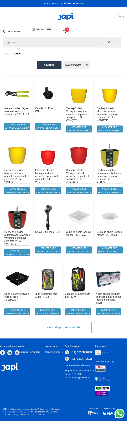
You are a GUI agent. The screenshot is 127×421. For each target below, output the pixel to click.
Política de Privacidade (29, 352)
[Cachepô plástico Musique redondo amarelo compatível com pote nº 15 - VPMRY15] (17, 155)
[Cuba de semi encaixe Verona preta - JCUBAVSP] (17, 279)
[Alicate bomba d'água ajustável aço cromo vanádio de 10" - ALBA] (17, 93)
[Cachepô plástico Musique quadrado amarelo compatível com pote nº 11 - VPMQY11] (79, 93)
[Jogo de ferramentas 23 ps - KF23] (48, 279)
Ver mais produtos (63, 327)
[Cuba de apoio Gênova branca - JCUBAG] (79, 217)
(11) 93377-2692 (81, 358)
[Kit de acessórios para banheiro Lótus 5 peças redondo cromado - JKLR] (109, 279)
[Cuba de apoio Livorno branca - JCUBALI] (110, 217)
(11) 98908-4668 (81, 352)
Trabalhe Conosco (54, 352)
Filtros (49, 64)
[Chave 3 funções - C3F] (48, 217)
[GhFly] (113, 413)
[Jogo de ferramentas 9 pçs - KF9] (78, 279)
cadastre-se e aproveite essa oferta (17, 126)
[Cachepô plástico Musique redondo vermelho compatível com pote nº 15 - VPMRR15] (79, 155)
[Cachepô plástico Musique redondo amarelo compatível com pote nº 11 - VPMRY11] (110, 93)
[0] (65, 32)
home (6, 54)
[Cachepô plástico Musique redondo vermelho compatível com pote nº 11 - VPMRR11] (48, 155)
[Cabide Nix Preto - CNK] (48, 93)
